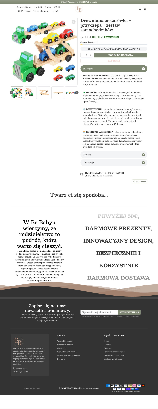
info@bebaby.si (23, 371)
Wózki (57, 7)
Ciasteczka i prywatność (114, 355)
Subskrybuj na (129, 312)
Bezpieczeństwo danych (114, 351)
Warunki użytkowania (67, 351)
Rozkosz (141, 181)
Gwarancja (62, 348)
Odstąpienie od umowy (114, 358)
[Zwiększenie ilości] (90, 55)
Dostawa (61, 358)
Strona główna (24, 7)
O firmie (107, 344)
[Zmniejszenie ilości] (82, 55)
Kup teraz (114, 60)
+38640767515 (21, 368)
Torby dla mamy (41, 11)
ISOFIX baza (23, 11)
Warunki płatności (65, 340)
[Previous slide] (11, 202)
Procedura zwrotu (65, 344)
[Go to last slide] (11, 92)
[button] (140, 9)
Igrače (56, 11)
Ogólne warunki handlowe (68, 355)
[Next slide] (77, 92)
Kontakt (38, 7)
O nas (48, 7)
